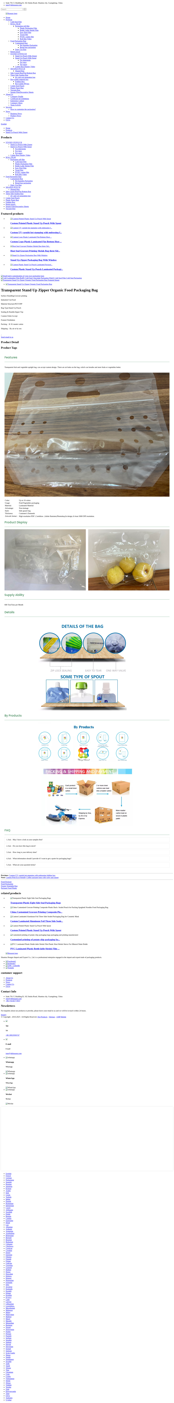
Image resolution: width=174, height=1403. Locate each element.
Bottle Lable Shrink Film (29, 30)
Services (9, 107)
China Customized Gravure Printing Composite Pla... (36, 912)
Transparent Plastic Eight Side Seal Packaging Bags (35, 903)
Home (8, 17)
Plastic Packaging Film (28, 28)
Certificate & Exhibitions (19, 99)
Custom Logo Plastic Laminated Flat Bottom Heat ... (36, 241)
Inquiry (3, 1015)
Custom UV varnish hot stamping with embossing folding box (32, 875)
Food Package (6, 882)
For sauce (23, 64)
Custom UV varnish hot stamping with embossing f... (36, 232)
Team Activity (15, 105)
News (8, 111)
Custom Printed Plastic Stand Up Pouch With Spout (35, 223)
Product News (15, 116)
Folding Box (20, 82)
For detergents (25, 60)
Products (9, 20)
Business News (16, 114)
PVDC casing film (27, 37)
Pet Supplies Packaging (28, 45)
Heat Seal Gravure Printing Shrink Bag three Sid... (35, 251)
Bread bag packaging (28, 47)
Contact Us (10, 118)
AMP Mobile (61, 1017)
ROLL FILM (15, 24)
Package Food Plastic (9, 888)
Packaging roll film (22, 26)
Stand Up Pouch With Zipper (26, 56)
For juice (23, 62)
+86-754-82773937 (13, 1001)
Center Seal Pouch (17, 86)
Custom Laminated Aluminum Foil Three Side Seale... (36, 921)
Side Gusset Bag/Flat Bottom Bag (23, 73)
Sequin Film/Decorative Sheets (21, 92)
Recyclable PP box (22, 84)
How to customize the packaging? (23, 109)
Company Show (16, 103)
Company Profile (16, 97)
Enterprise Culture (17, 101)
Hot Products (42, 1017)
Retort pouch (15, 52)
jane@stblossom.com (14, 5)
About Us (9, 94)
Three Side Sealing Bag (19, 75)
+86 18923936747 (13, 1035)
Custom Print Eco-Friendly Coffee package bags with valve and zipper (32, 877)
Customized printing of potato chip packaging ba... (35, 939)
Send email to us (7, 337)
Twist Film (24, 35)
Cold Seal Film (16, 22)
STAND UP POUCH (18, 54)
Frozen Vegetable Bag (9, 886)
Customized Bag (21, 43)
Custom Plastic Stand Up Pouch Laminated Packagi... (36, 269)
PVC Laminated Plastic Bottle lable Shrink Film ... (35, 948)
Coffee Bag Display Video (25, 67)
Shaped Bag (19, 71)
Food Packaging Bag (18, 41)
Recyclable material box (19, 79)
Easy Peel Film (25, 32)
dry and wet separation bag (25, 77)
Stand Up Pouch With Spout (25, 58)
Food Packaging (7, 884)
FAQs (8, 120)
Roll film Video (25, 39)
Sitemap (52, 1017)
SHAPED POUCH (17, 69)
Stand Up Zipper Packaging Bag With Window (33, 260)
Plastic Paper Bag (17, 88)
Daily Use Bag (20, 50)
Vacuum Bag (15, 90)
